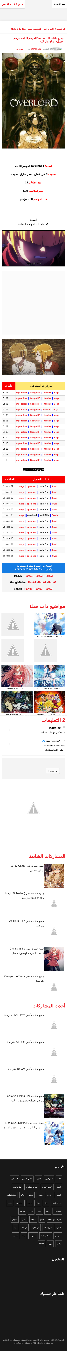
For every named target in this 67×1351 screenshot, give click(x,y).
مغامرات (33, 1236)
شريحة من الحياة (54, 1219)
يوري (50, 1244)
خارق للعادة (56, 1203)
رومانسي (19, 1203)
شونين (24, 1219)
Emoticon (53, 771)
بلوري (49, 1195)
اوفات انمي (17, 1187)
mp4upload (21, 392)
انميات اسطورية (32, 1187)
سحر (29, 28)
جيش (31, 1195)
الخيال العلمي (27, 1179)
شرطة (22, 1211)
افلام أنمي (49, 1179)
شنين (42, 1219)
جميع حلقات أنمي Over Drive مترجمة (24, 1015)
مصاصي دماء (45, 1236)
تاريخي (40, 1195)
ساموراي (57, 1211)
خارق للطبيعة (40, 28)
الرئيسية (60, 28)
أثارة (59, 1179)
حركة (23, 1195)
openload (32, 486)
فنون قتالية (48, 1227)
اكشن (51, 28)
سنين (39, 1211)
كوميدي (24, 1227)
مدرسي (58, 1236)
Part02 (39, 576)
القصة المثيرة (47, 1187)
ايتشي (58, 1195)
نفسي (15, 1236)
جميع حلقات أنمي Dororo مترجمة (26, 1069)
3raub (54, 486)
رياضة (10, 1203)
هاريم (59, 1244)
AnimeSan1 (39, 1343)
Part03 (49, 576)
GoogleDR (35, 398)
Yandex (48, 392)
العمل (59, 1187)
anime (14, 28)
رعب (29, 1203)
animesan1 (53, 741)
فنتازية (22, 28)
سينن (31, 1211)
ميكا (23, 1236)
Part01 (29, 576)
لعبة (15, 1227)
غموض (14, 1219)
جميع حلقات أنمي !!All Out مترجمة (25, 1042)
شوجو (33, 1219)
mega (56, 392)
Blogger (19, 1343)
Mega (21, 515)
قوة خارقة (35, 1227)
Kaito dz (55, 728)
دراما (38, 1203)
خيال (45, 1203)
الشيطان (14, 1179)
